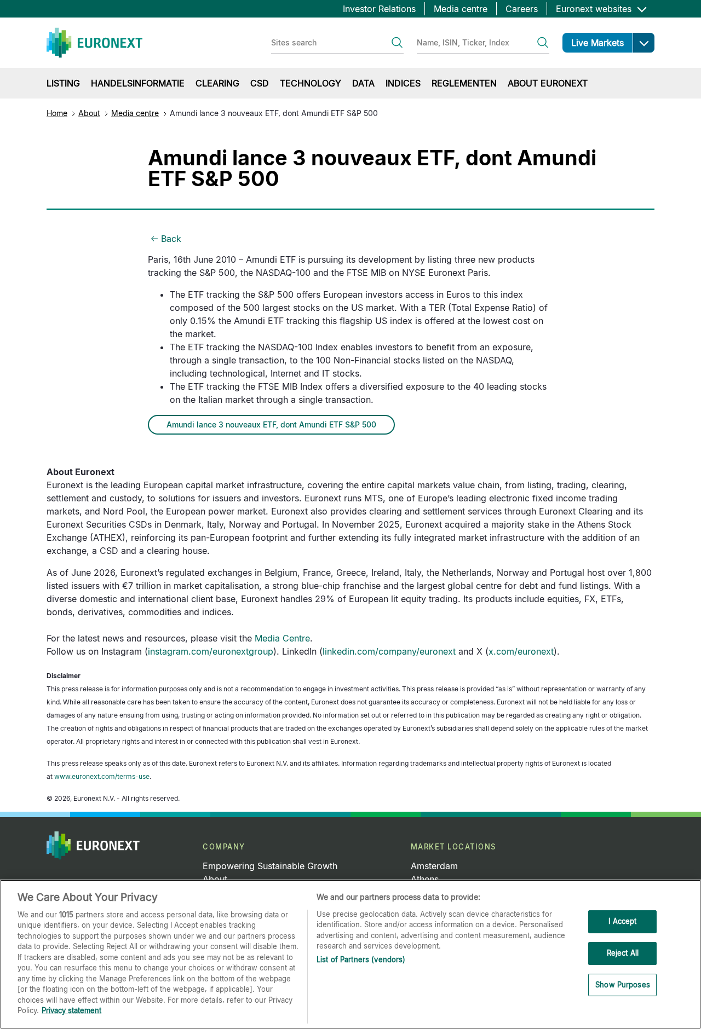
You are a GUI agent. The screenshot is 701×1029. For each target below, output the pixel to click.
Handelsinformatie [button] (138, 83)
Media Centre (282, 638)
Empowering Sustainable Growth (270, 865)
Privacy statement (71, 1010)
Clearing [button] (217, 83)
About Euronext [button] (548, 83)
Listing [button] (63, 83)
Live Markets (597, 42)
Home (57, 113)
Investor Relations (379, 8)
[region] (350, 954)
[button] (643, 43)
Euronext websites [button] (595, 8)
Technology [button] (310, 83)
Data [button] (363, 83)
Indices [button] (403, 83)
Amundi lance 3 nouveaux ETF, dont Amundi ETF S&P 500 (271, 424)
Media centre (460, 8)
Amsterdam (434, 865)
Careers (521, 8)
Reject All (623, 953)
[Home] (94, 42)
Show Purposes (622, 984)
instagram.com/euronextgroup (210, 651)
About (89, 113)
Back (171, 238)
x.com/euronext (521, 651)
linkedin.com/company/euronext (389, 651)
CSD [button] (259, 83)
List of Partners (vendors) (361, 959)
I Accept (622, 921)
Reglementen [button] (464, 83)
